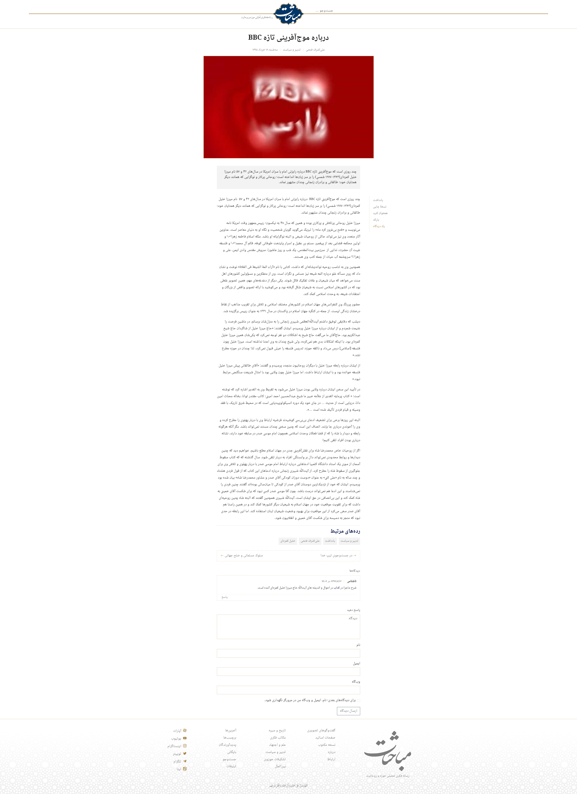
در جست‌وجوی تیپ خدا (338, 556)
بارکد (376, 219)
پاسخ (225, 597)
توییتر (177, 754)
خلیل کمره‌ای (287, 541)
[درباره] (257, 17)
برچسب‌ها (229, 738)
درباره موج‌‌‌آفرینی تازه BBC (288, 38)
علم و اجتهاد (277, 745)
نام (358, 645)
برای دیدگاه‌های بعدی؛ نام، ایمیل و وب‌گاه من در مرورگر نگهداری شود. (310, 700)
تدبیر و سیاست (292, 49)
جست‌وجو (229, 759)
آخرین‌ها (230, 731)
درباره (331, 752)
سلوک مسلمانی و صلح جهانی (242, 556)
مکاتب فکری (278, 738)
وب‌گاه (356, 682)
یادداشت (378, 200)
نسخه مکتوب (326, 745)
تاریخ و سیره (277, 731)
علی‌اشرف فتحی (315, 49)
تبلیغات (231, 766)
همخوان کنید (380, 213)
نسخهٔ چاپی (379, 206)
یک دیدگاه (379, 226)
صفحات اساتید (325, 738)
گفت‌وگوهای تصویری (321, 731)
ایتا (179, 769)
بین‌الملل (280, 766)
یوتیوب (176, 739)
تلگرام (177, 762)
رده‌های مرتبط (345, 531)
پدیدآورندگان (227, 745)
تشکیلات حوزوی (275, 759)
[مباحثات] (288, 13)
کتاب (337, 587)
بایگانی (231, 752)
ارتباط (331, 759)
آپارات (177, 731)
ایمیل (356, 664)
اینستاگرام (174, 746)
